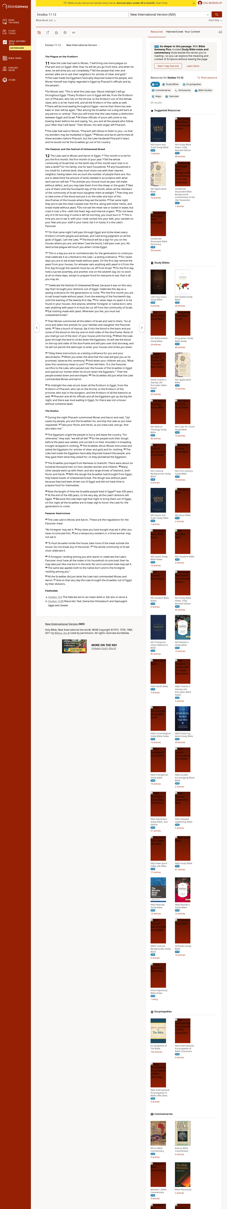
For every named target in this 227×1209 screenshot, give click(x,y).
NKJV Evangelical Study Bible (159, 776)
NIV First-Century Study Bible (184, 472)
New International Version (61, 624)
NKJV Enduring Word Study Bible (184, 735)
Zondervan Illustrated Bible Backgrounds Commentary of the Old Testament (185, 194)
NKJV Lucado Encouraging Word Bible (184, 778)
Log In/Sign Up (212, 3)
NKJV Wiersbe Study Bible (158, 906)
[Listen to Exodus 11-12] (73, 32)
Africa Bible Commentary (157, 1149)
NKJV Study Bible (183, 863)
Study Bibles (162, 262)
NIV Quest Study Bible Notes (159, 558)
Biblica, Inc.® (62, 633)
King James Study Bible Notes (184, 340)
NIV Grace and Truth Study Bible (159, 146)
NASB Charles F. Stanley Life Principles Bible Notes (159, 384)
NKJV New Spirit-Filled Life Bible (159, 865)
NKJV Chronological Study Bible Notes (160, 735)
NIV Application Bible (159, 190)
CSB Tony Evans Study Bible (159, 298)
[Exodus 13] (141, 327)
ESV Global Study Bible (183, 298)
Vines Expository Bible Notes (159, 992)
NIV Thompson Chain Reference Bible (159, 645)
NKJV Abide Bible (159, 686)
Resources (157, 31)
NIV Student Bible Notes (160, 599)
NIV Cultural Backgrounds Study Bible (161, 474)
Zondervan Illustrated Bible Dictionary (159, 241)
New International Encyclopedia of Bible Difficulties (160, 1093)
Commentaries (163, 1114)
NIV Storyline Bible (184, 556)
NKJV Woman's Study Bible (182, 906)
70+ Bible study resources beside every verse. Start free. (115, 3)
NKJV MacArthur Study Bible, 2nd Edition (159, 822)
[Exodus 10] (36, 327)
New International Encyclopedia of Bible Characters (184, 1049)
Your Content (192, 31)
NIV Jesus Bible (183, 515)
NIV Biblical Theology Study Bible (158, 429)
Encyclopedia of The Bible (159, 1047)
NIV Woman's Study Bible (182, 643)
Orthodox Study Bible (183, 947)
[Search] (217, 14)
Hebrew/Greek (174, 31)
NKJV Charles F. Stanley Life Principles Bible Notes (183, 690)
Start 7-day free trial (168, 65)
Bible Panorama (183, 1189)
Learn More (193, 65)
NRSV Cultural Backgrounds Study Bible (161, 949)
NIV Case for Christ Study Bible (185, 428)
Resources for (167, 77)
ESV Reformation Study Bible (159, 340)
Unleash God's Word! (103, 648)
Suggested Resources (167, 110)
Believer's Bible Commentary (158, 1191)
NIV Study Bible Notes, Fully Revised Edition (183, 147)
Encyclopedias (163, 1011)
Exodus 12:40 (56, 601)
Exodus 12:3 (55, 597)
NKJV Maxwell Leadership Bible (183, 820)
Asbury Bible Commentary (181, 1149)
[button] (209, 3)
